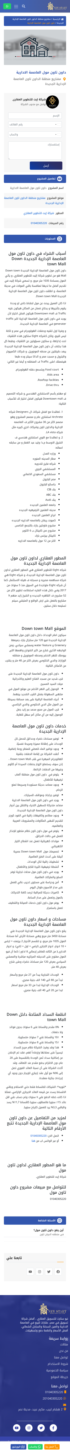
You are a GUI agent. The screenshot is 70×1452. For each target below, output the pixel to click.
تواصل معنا (61, 1357)
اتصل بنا (50, 1447)
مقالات (64, 1344)
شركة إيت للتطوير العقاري (38, 213)
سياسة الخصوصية (57, 1370)
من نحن (63, 1351)
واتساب (33, 1447)
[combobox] (58, 124)
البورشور (16, 1447)
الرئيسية (56, 19)
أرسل (46, 165)
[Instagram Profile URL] (29, 1428)
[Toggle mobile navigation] (16, 6)
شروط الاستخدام (58, 1364)
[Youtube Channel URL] (16, 1428)
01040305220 (39, 223)
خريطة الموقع (59, 1377)
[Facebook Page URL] (53, 1428)
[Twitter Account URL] (41, 1428)
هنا (33, 1140)
